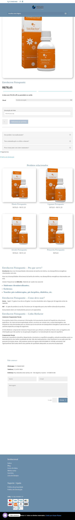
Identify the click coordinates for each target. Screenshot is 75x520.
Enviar (62, 400)
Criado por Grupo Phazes (53, 515)
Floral (4, 100)
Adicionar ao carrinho (18, 122)
